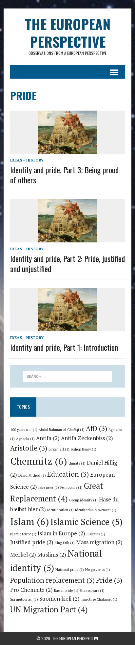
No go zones (97, 569)
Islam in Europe (61, 533)
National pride (69, 569)
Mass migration (99, 542)
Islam (29, 521)
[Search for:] (67, 375)
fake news (48, 487)
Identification (60, 510)
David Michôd (32, 475)
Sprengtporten (24, 599)
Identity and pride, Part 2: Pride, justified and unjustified (67, 263)
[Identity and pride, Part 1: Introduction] (67, 326)
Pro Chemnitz (31, 589)
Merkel (23, 554)
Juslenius (96, 534)
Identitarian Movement (95, 510)
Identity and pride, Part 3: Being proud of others (64, 175)
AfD (96, 428)
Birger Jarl (58, 449)
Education (68, 474)
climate (77, 463)
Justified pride (31, 542)
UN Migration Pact (49, 609)
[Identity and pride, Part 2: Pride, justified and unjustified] (67, 237)
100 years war (23, 429)
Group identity (83, 500)
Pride (109, 580)
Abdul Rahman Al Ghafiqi (62, 429)
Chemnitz (38, 461)
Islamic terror (23, 534)
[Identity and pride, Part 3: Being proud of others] (67, 149)
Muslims (51, 554)
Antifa (48, 438)
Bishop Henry (83, 449)
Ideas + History (27, 160)
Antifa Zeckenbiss (87, 438)
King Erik (65, 543)
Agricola (25, 439)
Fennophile (71, 487)
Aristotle (28, 448)
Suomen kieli (59, 598)
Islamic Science (86, 522)
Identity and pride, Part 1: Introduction (64, 347)
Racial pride (66, 590)
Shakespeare (92, 590)
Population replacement (52, 580)
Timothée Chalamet (99, 599)
